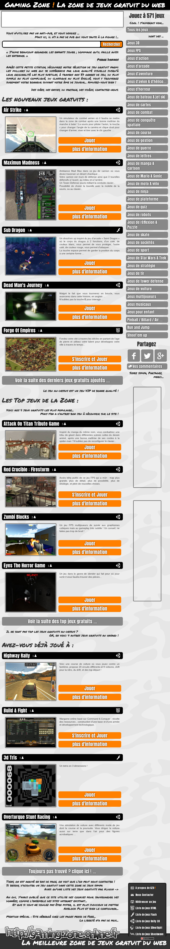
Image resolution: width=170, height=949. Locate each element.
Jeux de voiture (139, 288)
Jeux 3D (133, 43)
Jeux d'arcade (138, 66)
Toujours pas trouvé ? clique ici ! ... (62, 871)
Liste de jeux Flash (146, 915)
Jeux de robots (139, 214)
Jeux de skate (138, 234)
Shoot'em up (137, 335)
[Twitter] (146, 360)
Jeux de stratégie (141, 265)
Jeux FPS (134, 50)
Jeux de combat (140, 112)
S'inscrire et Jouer (90, 359)
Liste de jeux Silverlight (148, 928)
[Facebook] (133, 360)
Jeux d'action (138, 58)
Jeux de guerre (139, 148)
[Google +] (160, 360)
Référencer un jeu (145, 902)
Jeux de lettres (139, 155)
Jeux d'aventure (140, 73)
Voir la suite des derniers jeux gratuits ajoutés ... (62, 380)
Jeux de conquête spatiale (141, 122)
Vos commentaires (147, 366)
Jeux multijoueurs (141, 296)
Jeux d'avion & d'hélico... (146, 81)
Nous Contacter (144, 895)
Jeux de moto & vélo (143, 183)
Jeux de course (139, 132)
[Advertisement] (147, 437)
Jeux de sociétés (140, 242)
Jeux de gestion (140, 140)
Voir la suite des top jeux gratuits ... (62, 621)
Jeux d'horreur (138, 89)
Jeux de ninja (137, 191)
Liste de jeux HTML (145, 908)
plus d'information (89, 149)
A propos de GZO (145, 888)
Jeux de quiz (137, 207)
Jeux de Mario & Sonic (144, 176)
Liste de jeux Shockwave (149, 934)
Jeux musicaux (139, 304)
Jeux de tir (135, 273)
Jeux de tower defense (145, 281)
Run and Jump (138, 327)
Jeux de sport (138, 250)
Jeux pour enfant (140, 312)
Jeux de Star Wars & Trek (146, 258)
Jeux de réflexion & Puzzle (142, 224)
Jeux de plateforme (142, 199)
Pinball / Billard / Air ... (145, 319)
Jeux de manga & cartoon (140, 166)
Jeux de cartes (139, 104)
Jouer (89, 140)
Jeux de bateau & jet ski (146, 97)
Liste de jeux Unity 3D (147, 921)
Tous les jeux (137, 29)
